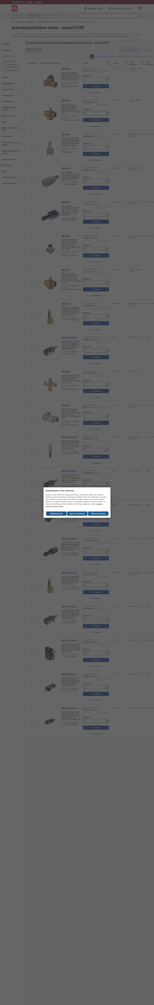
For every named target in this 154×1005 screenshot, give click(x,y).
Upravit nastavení (77, 513)
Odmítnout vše (56, 513)
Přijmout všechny (98, 513)
